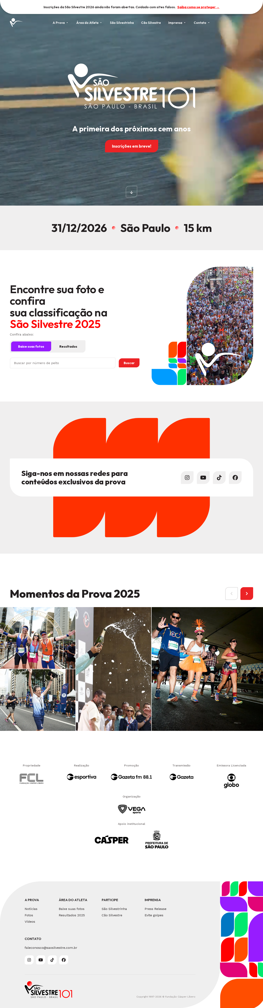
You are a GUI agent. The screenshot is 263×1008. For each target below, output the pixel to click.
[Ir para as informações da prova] (131, 191)
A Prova (59, 23)
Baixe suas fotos (71, 909)
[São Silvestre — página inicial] (16, 22)
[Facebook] (235, 477)
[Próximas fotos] (246, 593)
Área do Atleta (87, 23)
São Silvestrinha (122, 23)
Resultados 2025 (72, 915)
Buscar (129, 363)
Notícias (31, 909)
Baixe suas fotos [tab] (31, 346)
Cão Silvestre (151, 23)
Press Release (155, 909)
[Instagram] (187, 477)
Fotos (29, 915)
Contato (200, 23)
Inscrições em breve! (131, 146)
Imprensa (175, 23)
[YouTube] (203, 477)
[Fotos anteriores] (231, 593)
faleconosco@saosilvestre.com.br (51, 948)
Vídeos (30, 922)
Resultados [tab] (68, 346)
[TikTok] (219, 477)
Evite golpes (154, 915)
